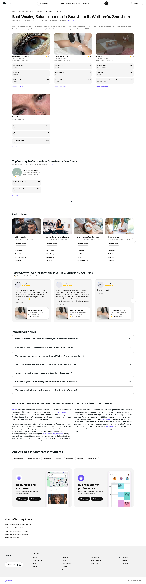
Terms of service (95, 560)
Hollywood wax (57, 434)
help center (110, 426)
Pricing (64, 560)
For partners (65, 557)
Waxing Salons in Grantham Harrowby (16, 534)
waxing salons (61, 412)
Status (64, 570)
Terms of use (94, 563)
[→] (133, 240)
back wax (46, 434)
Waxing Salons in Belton (12, 537)
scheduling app (106, 419)
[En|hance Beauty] (119, 240)
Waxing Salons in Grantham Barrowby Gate (18, 524)
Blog (34, 563)
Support (64, 566)
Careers (35, 557)
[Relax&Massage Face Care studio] (88, 240)
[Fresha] (7, 3)
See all (73, 202)
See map (70, 20)
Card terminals (66, 563)
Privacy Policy (94, 557)
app (56, 441)
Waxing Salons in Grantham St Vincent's (17, 531)
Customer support (39, 560)
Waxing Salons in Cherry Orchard (15, 528)
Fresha (14, 410)
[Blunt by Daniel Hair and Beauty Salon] (57, 240)
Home (14, 11)
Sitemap (35, 566)
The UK (32, 11)
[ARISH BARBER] (26, 240)
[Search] (106, 3)
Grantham (40, 11)
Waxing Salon (23, 11)
